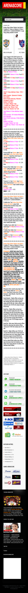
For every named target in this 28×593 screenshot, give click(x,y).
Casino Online (8, 452)
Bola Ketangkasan (8, 449)
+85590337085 (15, 536)
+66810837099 (14, 538)
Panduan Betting (8, 456)
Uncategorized (8, 461)
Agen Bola (7, 447)
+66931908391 (15, 534)
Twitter (5, 550)
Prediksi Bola (7, 459)
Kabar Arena (7, 454)
